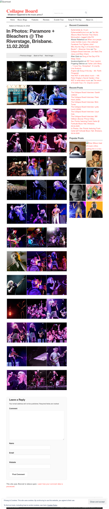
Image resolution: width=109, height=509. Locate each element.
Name (11, 443)
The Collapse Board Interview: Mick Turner (84, 103)
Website (12, 462)
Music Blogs (22, 20)
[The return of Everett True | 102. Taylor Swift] (77, 209)
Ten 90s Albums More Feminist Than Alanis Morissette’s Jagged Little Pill (84, 34)
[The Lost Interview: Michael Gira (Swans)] (94, 209)
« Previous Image (25, 55)
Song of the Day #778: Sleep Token (85, 57)
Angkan (74, 70)
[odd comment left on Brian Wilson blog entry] (77, 150)
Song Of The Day (74, 20)
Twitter (89, 11)
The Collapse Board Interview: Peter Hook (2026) (85, 98)
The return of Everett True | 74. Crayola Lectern (86, 81)
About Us (89, 20)
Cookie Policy (52, 505)
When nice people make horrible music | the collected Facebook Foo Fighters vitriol (86, 42)
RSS (100, 11)
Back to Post (38, 55)
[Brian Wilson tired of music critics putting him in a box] (94, 146)
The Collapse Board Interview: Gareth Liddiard (85, 93)
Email (96, 11)
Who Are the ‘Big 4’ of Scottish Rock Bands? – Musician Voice (85, 47)
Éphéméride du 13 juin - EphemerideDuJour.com (80, 31)
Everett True (59, 20)
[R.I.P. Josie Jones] (77, 192)
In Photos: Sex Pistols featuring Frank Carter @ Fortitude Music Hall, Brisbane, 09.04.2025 (86, 130)
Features (35, 20)
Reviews (46, 20)
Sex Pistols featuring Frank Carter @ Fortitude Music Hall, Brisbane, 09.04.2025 (85, 123)
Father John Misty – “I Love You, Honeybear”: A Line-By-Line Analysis (86, 66)
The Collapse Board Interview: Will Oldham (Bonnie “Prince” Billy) (84, 117)
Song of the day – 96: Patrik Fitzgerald (86, 71)
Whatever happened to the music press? (25, 14)
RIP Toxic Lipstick (94, 61)
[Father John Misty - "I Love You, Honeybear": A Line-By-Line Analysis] (94, 192)
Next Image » (49, 55)
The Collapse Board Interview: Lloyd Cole (85, 112)
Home (12, 20)
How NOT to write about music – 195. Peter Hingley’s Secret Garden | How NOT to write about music (85, 78)
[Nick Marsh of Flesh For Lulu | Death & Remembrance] (94, 159)
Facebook (93, 11)
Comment (13, 408)
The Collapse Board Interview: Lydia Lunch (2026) (85, 107)
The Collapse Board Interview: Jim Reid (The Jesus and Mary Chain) (86, 51)
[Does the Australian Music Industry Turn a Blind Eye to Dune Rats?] (77, 176)
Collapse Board (22, 10)
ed (66, 26)
